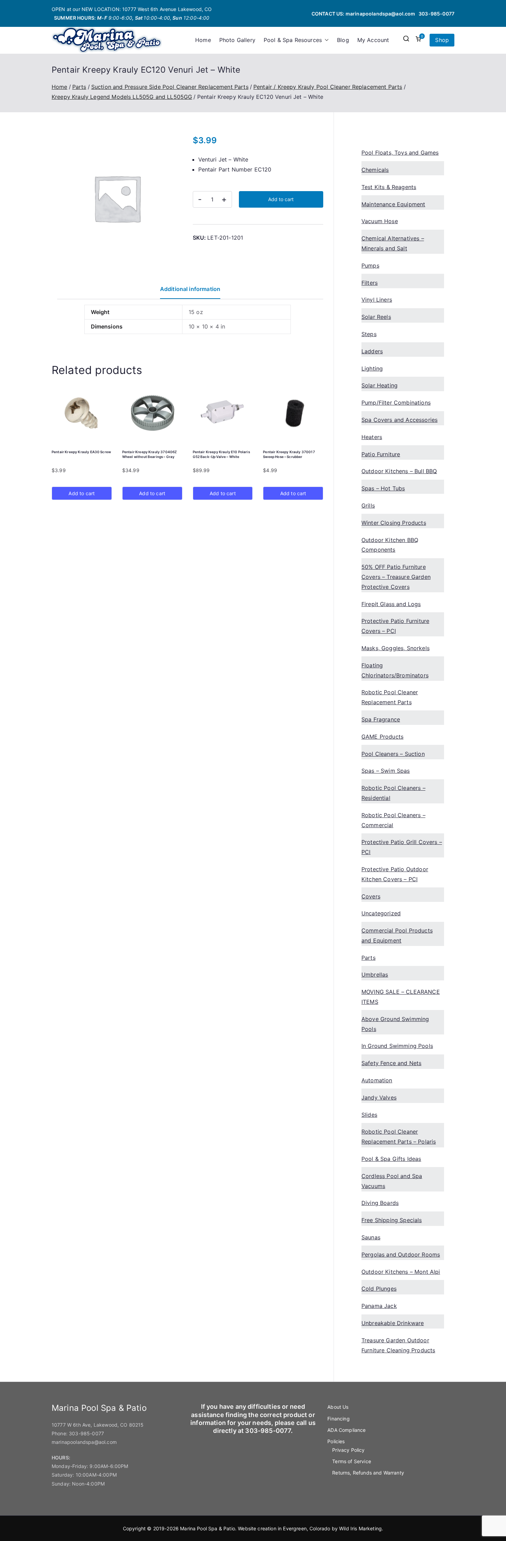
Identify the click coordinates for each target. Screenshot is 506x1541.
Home (203, 40)
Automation (376, 1080)
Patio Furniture (380, 454)
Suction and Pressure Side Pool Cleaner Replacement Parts (170, 86)
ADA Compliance (346, 1430)
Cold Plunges (379, 1288)
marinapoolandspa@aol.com (380, 14)
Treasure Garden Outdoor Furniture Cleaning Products (398, 1345)
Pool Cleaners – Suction (393, 753)
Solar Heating (379, 385)
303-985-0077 (436, 14)
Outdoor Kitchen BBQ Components (389, 545)
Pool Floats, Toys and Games (400, 152)
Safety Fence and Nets (391, 1063)
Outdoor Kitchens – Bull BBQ (399, 471)
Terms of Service (351, 1461)
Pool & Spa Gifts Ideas (391, 1158)
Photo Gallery (237, 40)
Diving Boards (380, 1202)
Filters (369, 282)
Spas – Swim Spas (385, 770)
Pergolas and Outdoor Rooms (400, 1254)
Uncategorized (381, 913)
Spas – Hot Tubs (383, 488)
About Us (337, 1407)
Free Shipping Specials (391, 1220)
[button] (325, 40)
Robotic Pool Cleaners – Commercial (393, 820)
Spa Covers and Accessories (399, 419)
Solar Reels (376, 316)
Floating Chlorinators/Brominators (395, 670)
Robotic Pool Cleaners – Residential (393, 792)
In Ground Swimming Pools (397, 1045)
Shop (442, 40)
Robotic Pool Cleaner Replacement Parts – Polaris (398, 1136)
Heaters (371, 437)
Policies (336, 1441)
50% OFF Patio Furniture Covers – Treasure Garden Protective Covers (396, 576)
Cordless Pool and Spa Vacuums (391, 1181)
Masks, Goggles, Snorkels (395, 648)
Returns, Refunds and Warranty (368, 1473)
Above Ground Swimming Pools (395, 1024)
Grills (368, 505)
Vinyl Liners (376, 299)
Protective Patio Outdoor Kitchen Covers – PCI (394, 874)
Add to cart (281, 199)
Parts (79, 86)
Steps (369, 334)
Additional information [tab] (190, 288)
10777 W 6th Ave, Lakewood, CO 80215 (98, 1425)
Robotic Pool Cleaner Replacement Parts (389, 697)
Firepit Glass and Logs (391, 604)
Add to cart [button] (81, 493)
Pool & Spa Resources (293, 40)
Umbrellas (374, 974)
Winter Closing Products (393, 522)
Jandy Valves (379, 1097)
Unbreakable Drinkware (392, 1323)
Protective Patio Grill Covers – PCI (401, 847)
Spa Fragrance (380, 719)
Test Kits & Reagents (388, 187)
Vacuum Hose (379, 221)
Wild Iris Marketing (360, 1528)
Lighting (372, 368)
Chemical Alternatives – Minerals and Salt (392, 243)
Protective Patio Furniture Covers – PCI (395, 625)
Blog (343, 40)
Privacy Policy (348, 1450)
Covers (370, 896)
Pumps (370, 265)
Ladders (372, 351)
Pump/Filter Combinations (396, 402)
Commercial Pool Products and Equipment (397, 935)
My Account (373, 40)
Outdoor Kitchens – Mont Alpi (400, 1271)
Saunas (370, 1237)
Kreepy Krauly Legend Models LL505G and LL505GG (122, 96)
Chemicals (375, 169)
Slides (369, 1114)
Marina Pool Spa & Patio (207, 1528)
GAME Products (382, 736)
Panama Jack (379, 1305)
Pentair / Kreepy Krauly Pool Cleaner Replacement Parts (327, 86)
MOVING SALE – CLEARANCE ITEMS (400, 996)
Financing (338, 1419)
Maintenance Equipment (393, 204)
